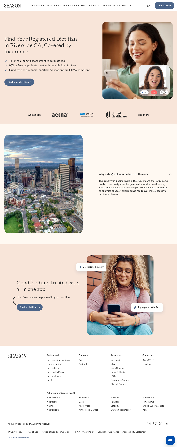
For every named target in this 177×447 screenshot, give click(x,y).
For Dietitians (54, 5)
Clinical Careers (119, 384)
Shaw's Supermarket (121, 409)
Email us (146, 364)
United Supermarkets (153, 405)
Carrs (81, 401)
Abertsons (52, 401)
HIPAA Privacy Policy (83, 431)
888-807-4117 (148, 359)
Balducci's (84, 397)
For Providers (38, 5)
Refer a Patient (71, 5)
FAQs (113, 376)
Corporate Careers (120, 380)
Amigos (50, 405)
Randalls (115, 401)
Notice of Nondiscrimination (56, 431)
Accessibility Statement (134, 431)
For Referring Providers (58, 359)
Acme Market (54, 397)
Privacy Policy (15, 431)
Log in (50, 380)
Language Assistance (108, 431)
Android (83, 364)
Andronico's (53, 409)
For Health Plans (55, 372)
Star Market (148, 397)
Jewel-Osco (84, 405)
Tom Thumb (148, 401)
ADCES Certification (18, 437)
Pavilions (115, 397)
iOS (80, 359)
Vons (144, 409)
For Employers (54, 376)
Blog (131, 5)
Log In (148, 5)
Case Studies (117, 368)
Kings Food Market (88, 409)
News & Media (118, 372)
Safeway (115, 405)
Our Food (122, 5)
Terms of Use (31, 431)
